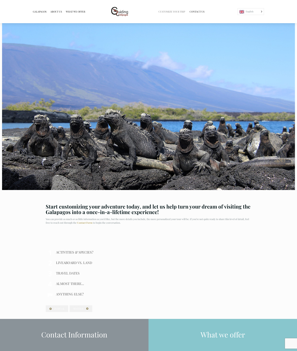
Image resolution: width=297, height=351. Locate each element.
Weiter (79, 308)
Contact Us (197, 11)
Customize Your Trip (171, 11)
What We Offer (75, 11)
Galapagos (40, 11)
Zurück (58, 308)
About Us (56, 11)
